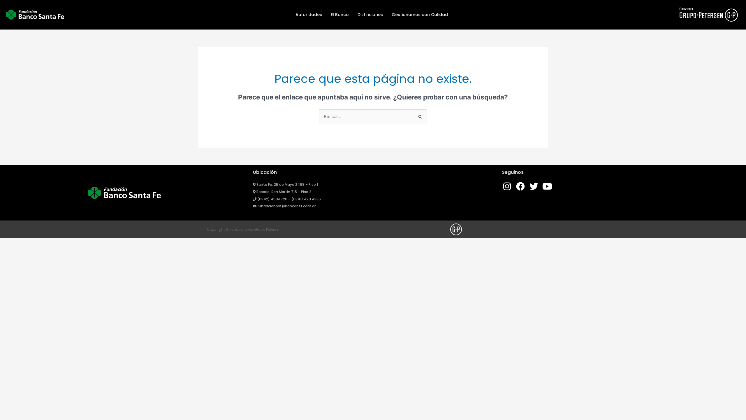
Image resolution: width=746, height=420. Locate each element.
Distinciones (370, 15)
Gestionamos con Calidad (420, 15)
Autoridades (308, 15)
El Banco (340, 15)
